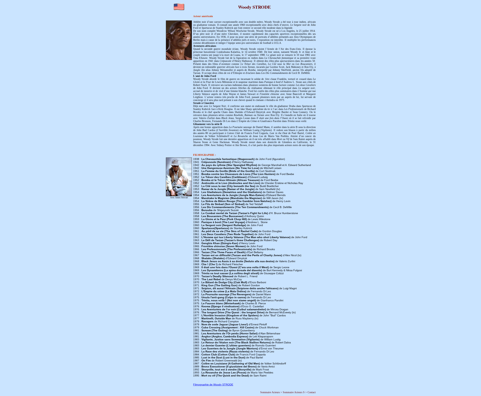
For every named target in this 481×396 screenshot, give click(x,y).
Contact (312, 392)
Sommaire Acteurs (270, 392)
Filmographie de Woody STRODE (213, 384)
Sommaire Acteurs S (294, 392)
